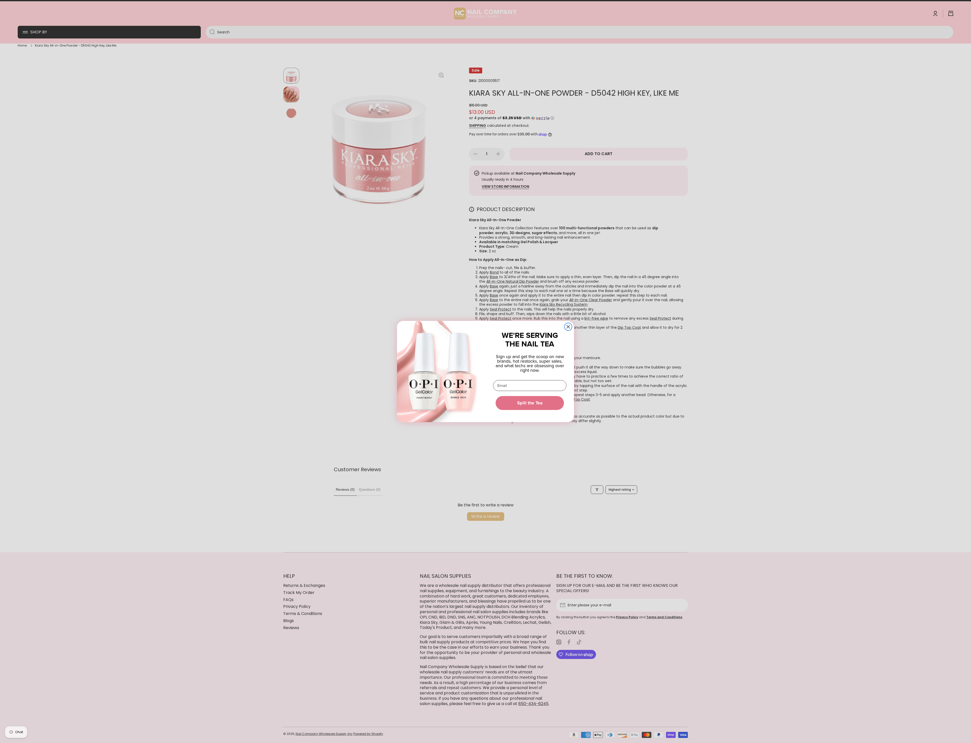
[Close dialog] (568, 327)
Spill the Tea (530, 403)
